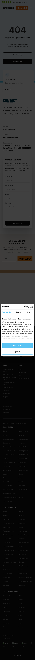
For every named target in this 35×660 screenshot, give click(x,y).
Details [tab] (18, 312)
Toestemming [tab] (6, 312)
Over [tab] (29, 312)
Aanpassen (16, 351)
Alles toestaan (17, 345)
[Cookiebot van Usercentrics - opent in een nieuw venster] (25, 306)
